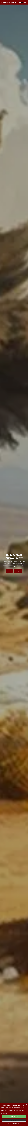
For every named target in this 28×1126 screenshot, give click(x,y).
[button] (25, 2)
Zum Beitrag (14, 574)
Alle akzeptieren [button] (14, 1116)
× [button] (26, 1104)
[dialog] (14, 1114)
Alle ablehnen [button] (14, 1120)
